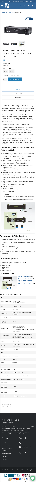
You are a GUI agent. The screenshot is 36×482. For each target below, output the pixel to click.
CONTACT (23, 5)
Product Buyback (6, 453)
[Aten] (28, 20)
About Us (4, 442)
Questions (17, 93)
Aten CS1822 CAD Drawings (25, 283)
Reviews (18, 97)
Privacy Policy (30, 470)
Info (18, 89)
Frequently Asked (6, 445)
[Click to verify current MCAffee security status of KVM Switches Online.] (26, 477)
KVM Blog (4, 456)
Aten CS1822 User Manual (24, 278)
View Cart (4, 459)
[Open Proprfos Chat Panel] (32, 478)
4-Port (11, 71)
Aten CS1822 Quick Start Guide (26, 280)
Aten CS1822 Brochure (24, 276)
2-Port (5, 71)
